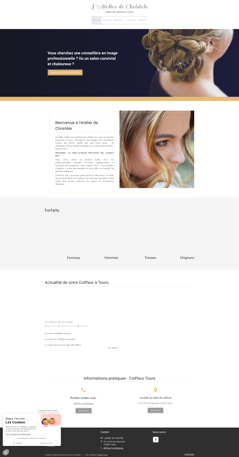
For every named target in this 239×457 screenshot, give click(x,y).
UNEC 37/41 (103, 455)
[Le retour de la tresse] (81, 304)
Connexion (189, 454)
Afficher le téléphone (83, 403)
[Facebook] (156, 439)
